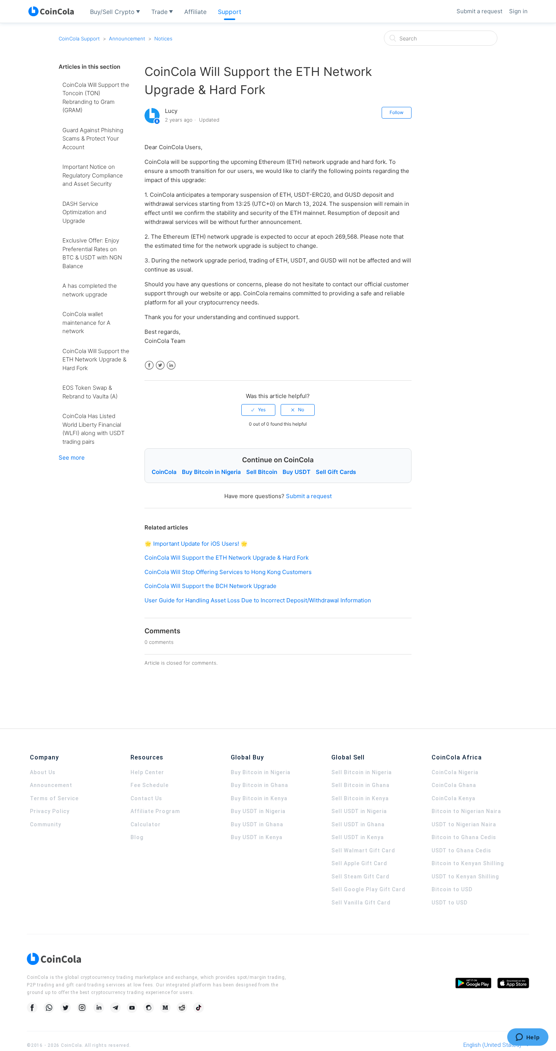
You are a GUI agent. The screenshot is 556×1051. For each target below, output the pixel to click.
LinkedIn (171, 365)
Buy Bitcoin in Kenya (259, 798)
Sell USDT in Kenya (357, 837)
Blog (136, 837)
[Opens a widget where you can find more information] (527, 1037)
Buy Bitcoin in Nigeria (211, 471)
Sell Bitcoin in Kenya (360, 798)
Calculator (145, 824)
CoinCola (164, 471)
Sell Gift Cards (336, 471)
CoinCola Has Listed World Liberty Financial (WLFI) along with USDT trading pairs (93, 428)
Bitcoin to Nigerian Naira (466, 811)
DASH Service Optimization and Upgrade (84, 212)
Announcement (127, 38)
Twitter (160, 365)
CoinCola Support (79, 38)
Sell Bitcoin (261, 471)
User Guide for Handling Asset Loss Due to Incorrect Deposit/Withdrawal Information (257, 600)
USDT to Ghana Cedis (461, 850)
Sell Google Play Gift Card (368, 889)
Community (45, 824)
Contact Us (146, 798)
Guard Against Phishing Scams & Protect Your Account (92, 139)
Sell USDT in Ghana (358, 824)
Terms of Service (54, 798)
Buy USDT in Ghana (257, 824)
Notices (163, 38)
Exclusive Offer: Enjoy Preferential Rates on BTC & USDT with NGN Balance (92, 253)
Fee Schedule (149, 785)
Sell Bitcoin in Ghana (360, 785)
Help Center (147, 772)
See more (72, 457)
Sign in (518, 11)
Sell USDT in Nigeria (359, 811)
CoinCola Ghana (454, 785)
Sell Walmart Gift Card (363, 850)
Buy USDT (297, 471)
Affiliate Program (155, 811)
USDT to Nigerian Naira (464, 824)
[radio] (258, 409)
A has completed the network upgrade (89, 290)
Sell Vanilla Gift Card (361, 903)
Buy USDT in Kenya (257, 837)
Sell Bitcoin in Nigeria (361, 772)
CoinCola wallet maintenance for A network (86, 322)
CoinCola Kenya (453, 798)
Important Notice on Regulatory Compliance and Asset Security (92, 175)
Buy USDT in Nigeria (258, 811)
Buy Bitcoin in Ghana (259, 785)
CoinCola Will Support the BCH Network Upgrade (210, 586)
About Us (43, 772)
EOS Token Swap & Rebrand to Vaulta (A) (90, 392)
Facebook (149, 365)
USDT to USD (449, 903)
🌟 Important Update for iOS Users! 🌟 (196, 543)
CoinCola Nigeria (455, 772)
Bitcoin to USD (452, 889)
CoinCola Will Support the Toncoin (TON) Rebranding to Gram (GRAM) (95, 97)
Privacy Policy (50, 811)
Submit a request (479, 11)
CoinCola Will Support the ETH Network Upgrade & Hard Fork (95, 359)
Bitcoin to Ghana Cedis (464, 837)
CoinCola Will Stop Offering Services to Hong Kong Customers (228, 572)
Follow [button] (397, 112)
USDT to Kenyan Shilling (465, 877)
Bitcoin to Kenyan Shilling (468, 863)
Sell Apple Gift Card (359, 863)
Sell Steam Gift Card (360, 877)
